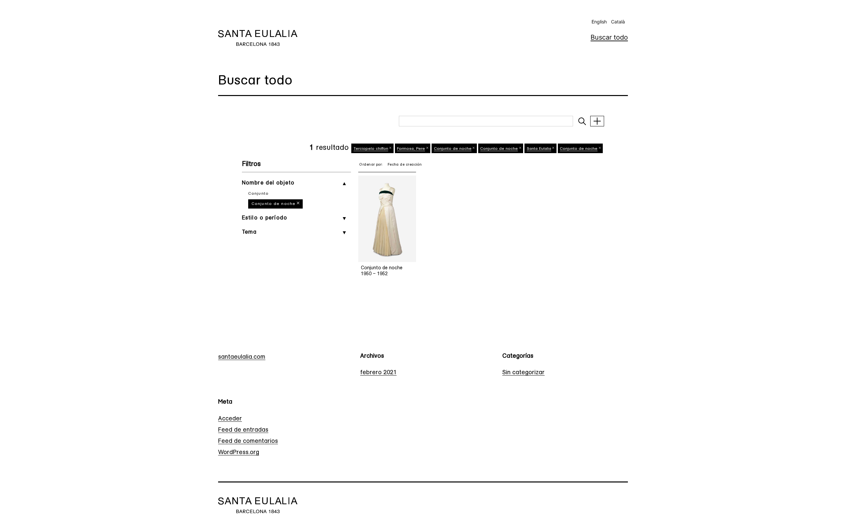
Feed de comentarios (248, 442)
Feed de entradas (243, 430)
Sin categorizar (523, 373)
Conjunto (258, 194)
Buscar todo (609, 37)
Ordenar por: (371, 165)
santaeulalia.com (241, 357)
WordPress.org (238, 453)
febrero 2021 (378, 373)
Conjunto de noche (273, 204)
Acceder (230, 419)
